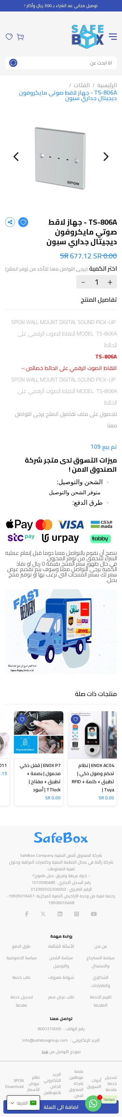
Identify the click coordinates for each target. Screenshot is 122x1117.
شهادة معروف (61, 977)
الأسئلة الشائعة (61, 946)
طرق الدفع (21, 946)
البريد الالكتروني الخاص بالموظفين (52, 1083)
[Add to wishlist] (23, 222)
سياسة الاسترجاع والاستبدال (100, 962)
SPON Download (14, 1083)
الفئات (82, 85)
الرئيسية (107, 85)
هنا (45, 1052)
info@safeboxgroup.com (45, 1040)
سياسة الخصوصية (21, 958)
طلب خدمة (21, 977)
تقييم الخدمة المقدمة (100, 1001)
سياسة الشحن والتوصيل (61, 962)
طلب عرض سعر (61, 997)
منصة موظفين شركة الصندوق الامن (76, 1083)
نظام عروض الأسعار (33, 1083)
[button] (23, 1103)
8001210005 (49, 1029)
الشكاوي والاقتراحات (100, 981)
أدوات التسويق (94, 1083)
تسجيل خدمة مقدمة (21, 1001)
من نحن (100, 946)
